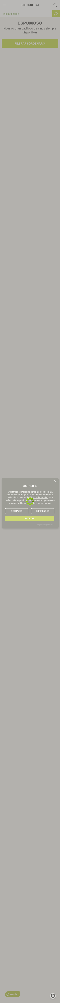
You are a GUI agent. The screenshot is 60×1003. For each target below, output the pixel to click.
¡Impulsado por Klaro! (45, 525)
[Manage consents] (53, 996)
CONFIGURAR (43, 511)
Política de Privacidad (37, 497)
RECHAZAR (16, 511)
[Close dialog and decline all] (55, 481)
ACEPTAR (29, 518)
